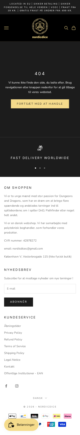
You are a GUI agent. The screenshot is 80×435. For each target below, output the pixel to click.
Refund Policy (13, 339)
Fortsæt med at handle (40, 104)
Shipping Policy (14, 353)
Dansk (38, 398)
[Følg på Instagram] (17, 386)
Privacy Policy (13, 333)
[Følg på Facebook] (6, 386)
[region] (40, 153)
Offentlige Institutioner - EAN (23, 373)
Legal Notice (12, 360)
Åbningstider (12, 326)
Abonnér (18, 302)
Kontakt (9, 367)
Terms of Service (15, 346)
